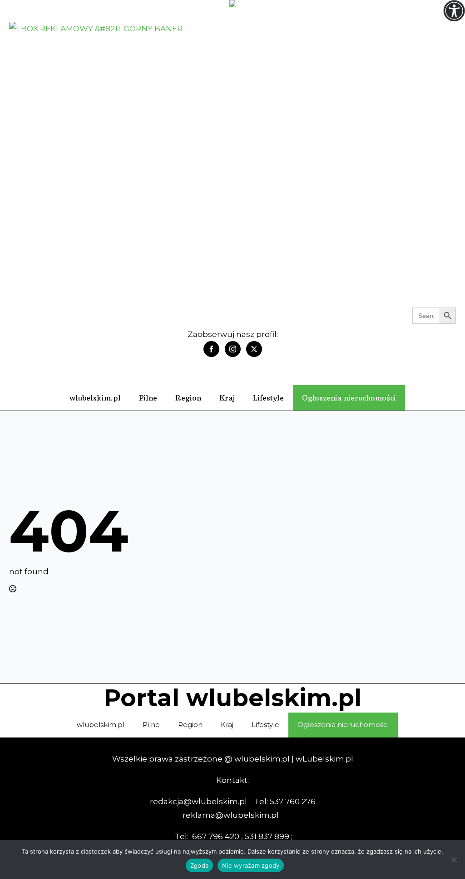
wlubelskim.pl (95, 397)
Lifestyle (268, 397)
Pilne (148, 397)
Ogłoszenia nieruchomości (349, 397)
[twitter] (254, 349)
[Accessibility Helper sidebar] (454, 11)
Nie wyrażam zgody (250, 865)
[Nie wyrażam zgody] (453, 859)
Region (188, 397)
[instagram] (233, 349)
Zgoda (199, 865)
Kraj (227, 397)
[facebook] (211, 349)
